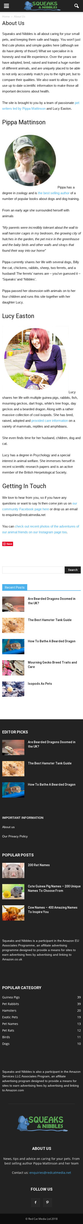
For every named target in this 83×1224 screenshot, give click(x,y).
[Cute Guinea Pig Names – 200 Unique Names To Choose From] (13, 891)
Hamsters (9, 1010)
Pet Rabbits (10, 1004)
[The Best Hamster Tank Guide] (13, 625)
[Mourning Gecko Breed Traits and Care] (13, 667)
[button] (77, 6)
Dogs (6, 1044)
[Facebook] (35, 1202)
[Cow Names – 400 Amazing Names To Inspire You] (13, 913)
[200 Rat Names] (13, 870)
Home (6, 16)
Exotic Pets (10, 1017)
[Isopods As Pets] (13, 689)
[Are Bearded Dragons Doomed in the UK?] (13, 604)
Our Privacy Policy (15, 836)
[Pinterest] (47, 1202)
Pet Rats (8, 1030)
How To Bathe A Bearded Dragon (51, 641)
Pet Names (10, 1024)
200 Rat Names (39, 865)
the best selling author (53, 193)
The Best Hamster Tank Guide (49, 620)
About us (8, 827)
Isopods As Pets (40, 683)
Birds (6, 1037)
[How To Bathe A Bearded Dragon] (13, 646)
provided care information (49, 420)
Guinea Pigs (11, 997)
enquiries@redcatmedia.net (50, 1172)
